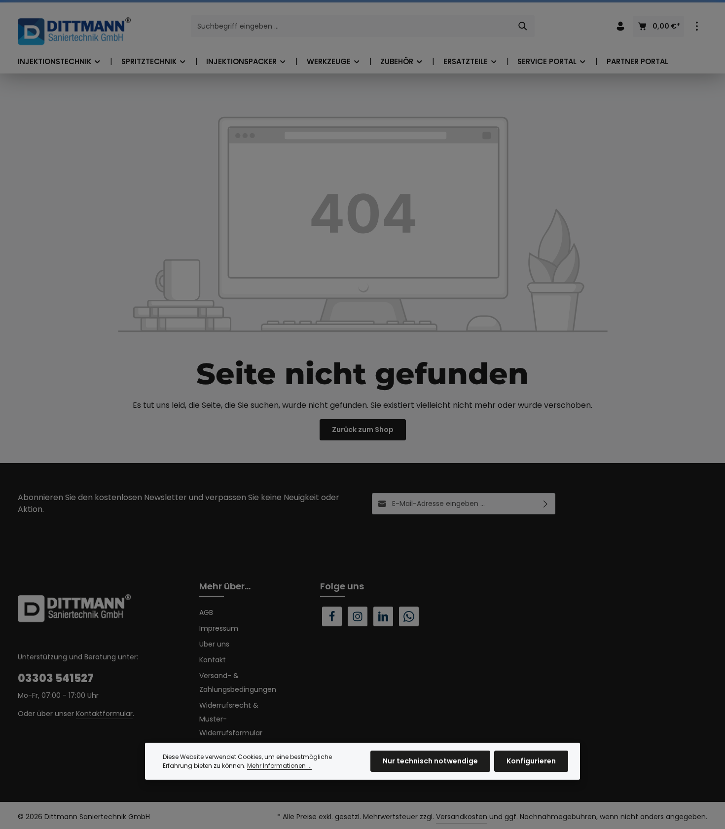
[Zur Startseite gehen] (74, 30)
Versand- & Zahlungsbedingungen (237, 682)
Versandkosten (461, 817)
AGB (206, 612)
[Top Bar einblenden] (696, 26)
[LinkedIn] (383, 616)
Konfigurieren (531, 761)
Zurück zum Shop (363, 429)
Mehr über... (225, 586)
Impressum (218, 628)
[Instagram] (357, 616)
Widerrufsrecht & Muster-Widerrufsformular (230, 719)
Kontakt (212, 660)
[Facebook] (332, 616)
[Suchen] (523, 26)
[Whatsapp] (409, 616)
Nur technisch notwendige (430, 761)
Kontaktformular (104, 714)
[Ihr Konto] (620, 26)
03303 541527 (56, 678)
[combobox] (351, 26)
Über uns (214, 644)
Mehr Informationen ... (279, 765)
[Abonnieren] (545, 503)
